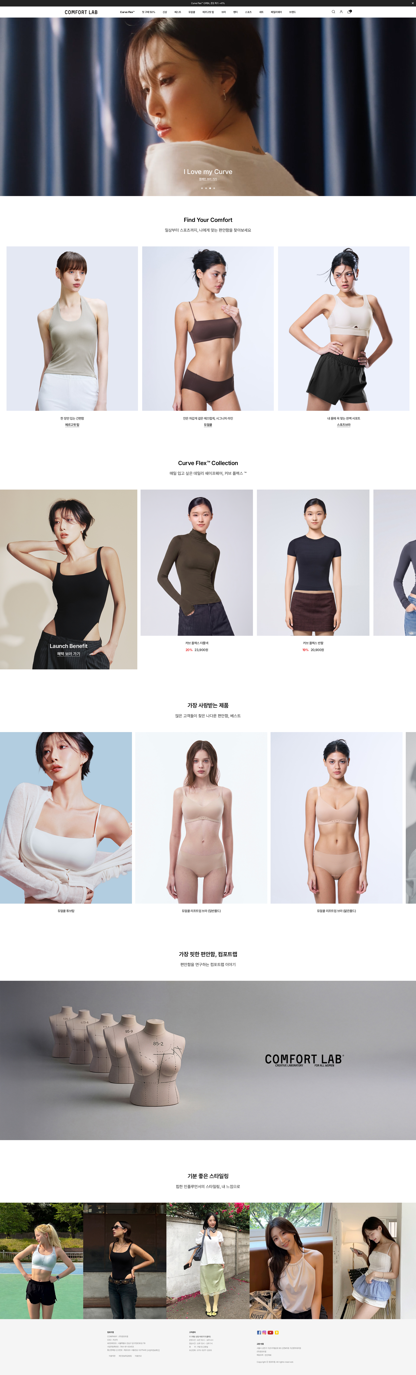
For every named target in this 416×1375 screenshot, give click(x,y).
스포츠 (248, 12)
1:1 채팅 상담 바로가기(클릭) (200, 1336)
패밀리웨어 (276, 12)
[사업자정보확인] (153, 1350)
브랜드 (292, 12)
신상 (165, 12)
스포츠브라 (343, 425)
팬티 (235, 12)
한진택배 (268, 1355)
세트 (261, 12)
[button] (202, 188)
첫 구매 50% (148, 12)
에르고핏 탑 (208, 12)
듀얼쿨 (191, 12)
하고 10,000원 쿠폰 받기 (208, 3)
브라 (223, 12)
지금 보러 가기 (208, 178)
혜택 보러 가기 (68, 653)
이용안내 (138, 1356)
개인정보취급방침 (125, 1356)
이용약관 (112, 1356)
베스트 (178, 12)
